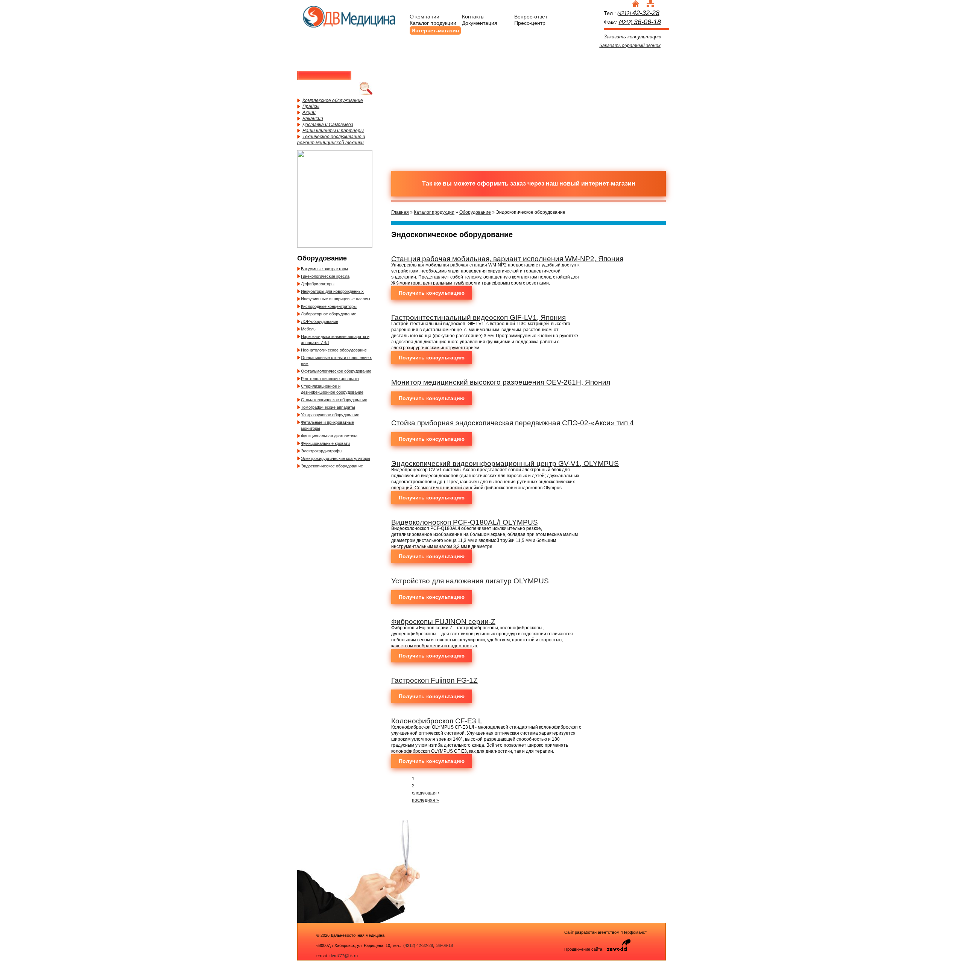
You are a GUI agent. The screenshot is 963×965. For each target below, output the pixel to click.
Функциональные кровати (325, 443)
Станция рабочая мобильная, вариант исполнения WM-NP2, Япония (507, 259)
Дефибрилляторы (317, 284)
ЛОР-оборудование (319, 321)
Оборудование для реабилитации (562, 133)
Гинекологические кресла (325, 276)
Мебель (308, 329)
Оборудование (475, 212)
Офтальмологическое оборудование (336, 371)
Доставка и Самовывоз (327, 124)
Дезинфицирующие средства (431, 133)
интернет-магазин (608, 183)
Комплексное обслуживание (332, 100)
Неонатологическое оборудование (334, 350)
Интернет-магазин (435, 30)
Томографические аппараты (328, 407)
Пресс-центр (529, 23)
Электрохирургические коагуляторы (335, 458)
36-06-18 (444, 945)
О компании (424, 17)
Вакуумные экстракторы (324, 268)
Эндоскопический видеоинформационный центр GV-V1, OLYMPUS (505, 463)
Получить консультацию (432, 293)
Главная (400, 212)
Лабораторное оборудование (328, 314)
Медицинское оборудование (431, 76)
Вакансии (312, 118)
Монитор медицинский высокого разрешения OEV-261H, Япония (500, 382)
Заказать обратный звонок (630, 45)
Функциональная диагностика (329, 436)
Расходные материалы (496, 76)
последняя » (425, 800)
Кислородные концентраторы (329, 306)
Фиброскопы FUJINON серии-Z (443, 622)
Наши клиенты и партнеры (333, 130)
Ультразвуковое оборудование (330, 414)
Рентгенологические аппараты (330, 378)
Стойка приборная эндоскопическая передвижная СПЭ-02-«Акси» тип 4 (512, 423)
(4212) (638, 13)
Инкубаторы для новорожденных (332, 291)
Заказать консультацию (632, 37)
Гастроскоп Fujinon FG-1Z (434, 680)
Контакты (473, 17)
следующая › (425, 793)
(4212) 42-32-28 (418, 945)
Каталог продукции (433, 23)
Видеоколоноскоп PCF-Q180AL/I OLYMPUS (464, 522)
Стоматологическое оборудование (334, 399)
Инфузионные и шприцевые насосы (335, 299)
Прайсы (310, 106)
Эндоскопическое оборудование (332, 466)
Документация (479, 23)
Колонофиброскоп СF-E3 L (436, 721)
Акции (309, 112)
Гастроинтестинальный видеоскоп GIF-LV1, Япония (478, 317)
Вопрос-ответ (530, 17)
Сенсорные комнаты (628, 76)
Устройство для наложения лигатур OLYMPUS (470, 581)
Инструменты (562, 76)
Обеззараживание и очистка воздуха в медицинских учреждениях (496, 133)
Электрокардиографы (321, 451)
